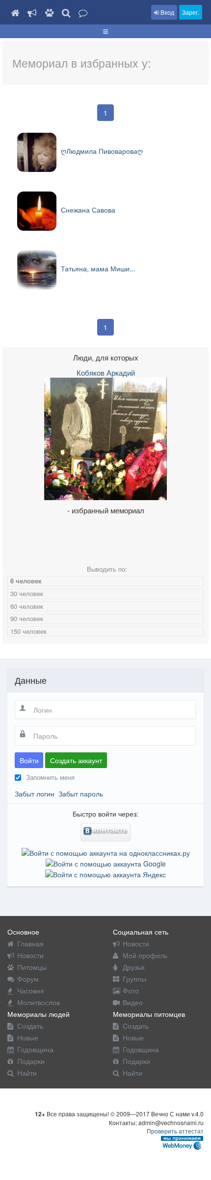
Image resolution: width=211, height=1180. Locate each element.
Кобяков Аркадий (106, 372)
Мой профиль (145, 955)
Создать (30, 1026)
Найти (27, 1073)
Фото (131, 990)
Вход (166, 12)
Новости (30, 955)
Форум (28, 979)
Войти (29, 760)
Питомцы (32, 967)
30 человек (26, 593)
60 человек (26, 606)
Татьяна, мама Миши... (97, 268)
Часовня (30, 990)
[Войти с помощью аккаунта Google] (106, 862)
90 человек (26, 618)
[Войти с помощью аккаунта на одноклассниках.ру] (106, 851)
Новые (27, 1037)
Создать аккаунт (76, 760)
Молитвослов (38, 1002)
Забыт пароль (80, 793)
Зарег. (190, 12)
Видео (133, 1002)
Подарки (31, 1061)
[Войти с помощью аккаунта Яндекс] (105, 873)
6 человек (26, 580)
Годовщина (35, 1049)
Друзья (134, 967)
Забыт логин (34, 793)
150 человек (28, 631)
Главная (30, 943)
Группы (134, 979)
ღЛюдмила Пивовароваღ (101, 151)
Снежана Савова (87, 210)
